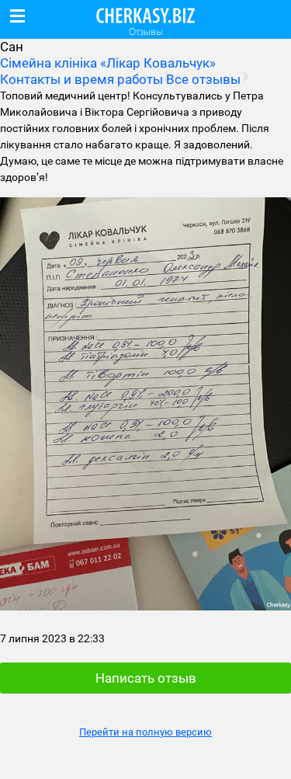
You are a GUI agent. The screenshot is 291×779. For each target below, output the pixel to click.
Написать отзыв (145, 678)
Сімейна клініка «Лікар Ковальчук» (108, 63)
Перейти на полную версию (145, 732)
